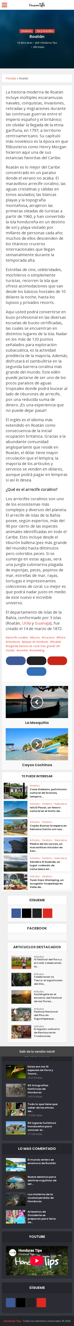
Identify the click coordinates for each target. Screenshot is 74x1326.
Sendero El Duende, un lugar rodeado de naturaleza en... (45, 865)
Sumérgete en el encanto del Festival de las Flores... (48, 998)
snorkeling (37, 650)
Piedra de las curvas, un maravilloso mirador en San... (46, 847)
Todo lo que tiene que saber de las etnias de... (42, 1107)
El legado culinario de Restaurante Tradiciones (47, 1032)
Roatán (56, 642)
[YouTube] (47, 913)
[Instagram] (26, 913)
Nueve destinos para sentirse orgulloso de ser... (42, 1180)
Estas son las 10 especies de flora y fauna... (40, 1070)
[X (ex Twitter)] (37, 913)
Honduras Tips (48, 42)
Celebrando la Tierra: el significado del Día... (48, 980)
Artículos (35, 803)
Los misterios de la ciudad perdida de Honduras (41, 1198)
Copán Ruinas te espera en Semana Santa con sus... (48, 827)
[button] (16, 660)
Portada (11, 78)
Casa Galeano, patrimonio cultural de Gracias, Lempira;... (48, 792)
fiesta (61, 637)
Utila (26, 623)
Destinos (26, 31)
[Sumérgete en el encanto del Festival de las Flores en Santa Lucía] (22, 997)
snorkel (23, 650)
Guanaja (42, 623)
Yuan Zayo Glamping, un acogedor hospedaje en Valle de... (47, 883)
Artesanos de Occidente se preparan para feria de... (42, 1217)
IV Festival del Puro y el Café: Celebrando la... (48, 963)
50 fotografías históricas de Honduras (38, 1089)
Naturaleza (61, 803)
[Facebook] (16, 913)
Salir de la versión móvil (37, 1051)
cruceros (49, 637)
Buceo (36, 637)
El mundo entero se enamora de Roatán (42, 1161)
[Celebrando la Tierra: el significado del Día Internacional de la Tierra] (22, 979)
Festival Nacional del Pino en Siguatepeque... (46, 1015)
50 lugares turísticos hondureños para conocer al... (42, 1126)
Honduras (13, 642)
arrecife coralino (17, 637)
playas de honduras (35, 642)
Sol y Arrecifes (45, 31)
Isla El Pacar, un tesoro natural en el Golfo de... (46, 809)
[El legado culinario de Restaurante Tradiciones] (22, 1032)
